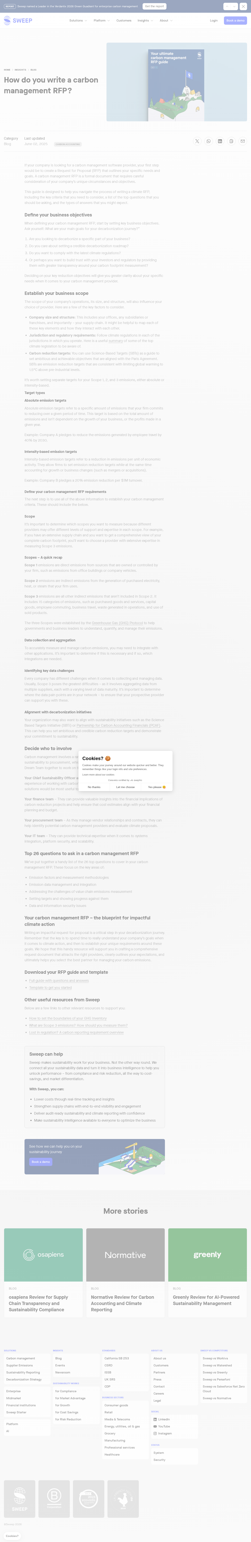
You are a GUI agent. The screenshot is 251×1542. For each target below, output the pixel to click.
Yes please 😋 (157, 787)
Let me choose (125, 787)
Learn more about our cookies (98, 774)
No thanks (94, 787)
